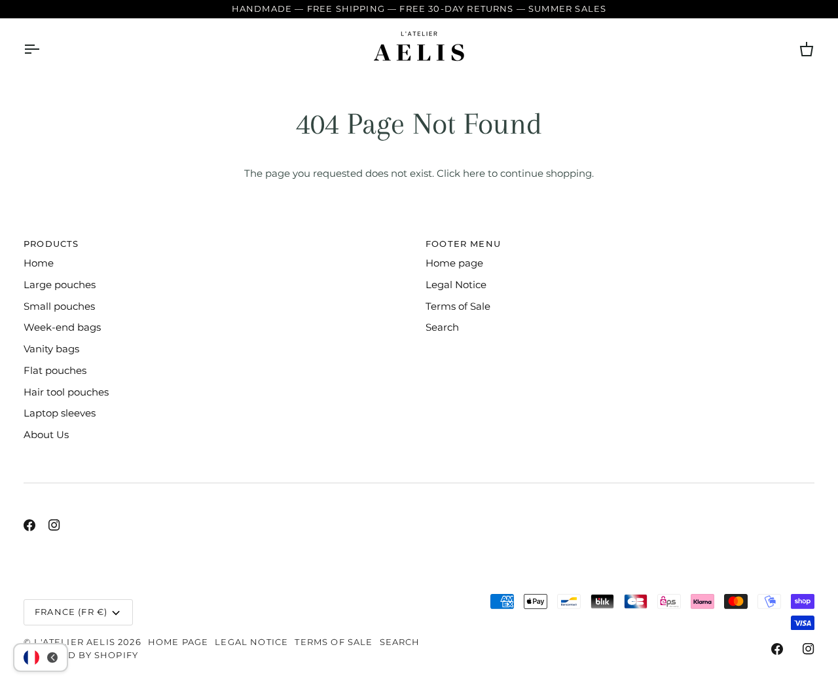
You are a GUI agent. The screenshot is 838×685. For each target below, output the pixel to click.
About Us (46, 435)
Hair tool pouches (66, 392)
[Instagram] (54, 525)
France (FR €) (71, 611)
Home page (454, 263)
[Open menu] (43, 49)
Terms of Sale (458, 306)
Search (442, 327)
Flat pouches (55, 371)
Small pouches (59, 306)
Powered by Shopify (81, 655)
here (474, 173)
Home (39, 263)
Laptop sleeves (60, 413)
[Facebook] (29, 525)
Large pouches (60, 285)
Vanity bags (51, 349)
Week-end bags (62, 327)
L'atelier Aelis (74, 642)
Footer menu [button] (463, 243)
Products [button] (51, 243)
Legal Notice (456, 285)
